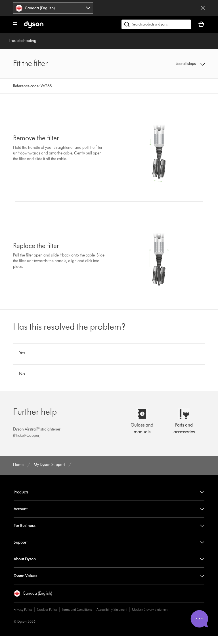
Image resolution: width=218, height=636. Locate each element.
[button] (187, 63)
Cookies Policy (47, 609)
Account (21, 508)
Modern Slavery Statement (150, 609)
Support (21, 542)
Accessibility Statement (112, 609)
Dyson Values (25, 575)
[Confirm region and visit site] (202, 8)
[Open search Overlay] (156, 24)
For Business (24, 525)
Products (21, 492)
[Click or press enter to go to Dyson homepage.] (33, 26)
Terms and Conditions (77, 609)
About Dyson (25, 559)
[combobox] (53, 8)
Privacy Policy (23, 609)
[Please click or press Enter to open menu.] (15, 24)
